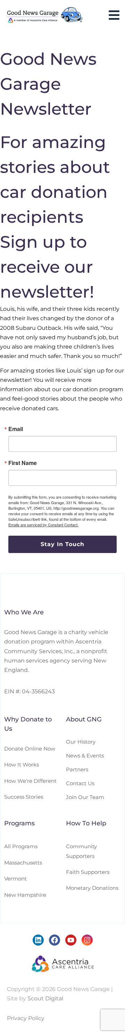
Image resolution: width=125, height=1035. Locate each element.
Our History (80, 741)
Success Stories (23, 796)
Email (15, 429)
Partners (77, 769)
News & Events (85, 755)
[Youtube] (70, 940)
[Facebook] (54, 940)
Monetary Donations (92, 888)
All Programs (21, 846)
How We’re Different (30, 781)
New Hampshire (25, 895)
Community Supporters (81, 851)
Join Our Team (85, 797)
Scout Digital (45, 998)
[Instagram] (87, 940)
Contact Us (80, 783)
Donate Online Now (29, 748)
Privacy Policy (25, 1018)
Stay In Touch (62, 544)
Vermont (15, 878)
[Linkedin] (38, 940)
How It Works (21, 764)
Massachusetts (23, 862)
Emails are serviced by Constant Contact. (43, 524)
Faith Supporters (87, 872)
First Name (22, 463)
